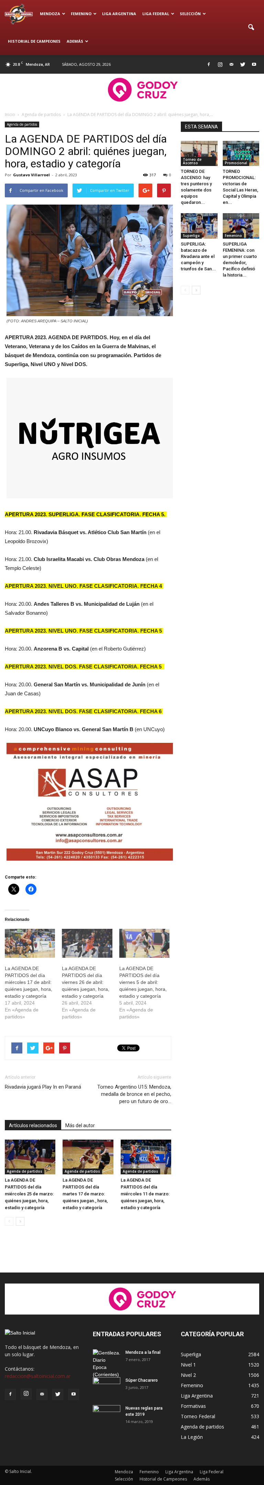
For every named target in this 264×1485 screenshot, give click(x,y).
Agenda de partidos (22, 124)
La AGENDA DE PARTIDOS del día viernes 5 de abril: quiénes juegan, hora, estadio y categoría (143, 982)
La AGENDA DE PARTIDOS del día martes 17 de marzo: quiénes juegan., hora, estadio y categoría (85, 1193)
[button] (251, 27)
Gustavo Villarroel (31, 174)
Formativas (193, 1406)
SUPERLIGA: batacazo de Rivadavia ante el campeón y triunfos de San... (198, 256)
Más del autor (80, 1125)
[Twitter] (243, 64)
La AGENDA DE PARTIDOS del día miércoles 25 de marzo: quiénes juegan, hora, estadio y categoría (29, 1193)
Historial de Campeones (34, 41)
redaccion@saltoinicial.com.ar (37, 1376)
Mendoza (50, 13)
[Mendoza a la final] (106, 1363)
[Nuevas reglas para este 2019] (106, 1414)
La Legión (192, 1437)
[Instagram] (220, 64)
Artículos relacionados (33, 1125)
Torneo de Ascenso (192, 161)
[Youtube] (254, 64)
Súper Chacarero (141, 1380)
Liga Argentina (119, 13)
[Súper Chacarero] (106, 1386)
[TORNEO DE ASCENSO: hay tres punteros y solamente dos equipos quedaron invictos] (199, 153)
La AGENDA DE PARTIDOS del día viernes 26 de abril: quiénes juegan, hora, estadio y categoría (85, 982)
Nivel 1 (188, 1364)
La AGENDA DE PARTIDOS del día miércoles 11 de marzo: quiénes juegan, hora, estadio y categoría (145, 1193)
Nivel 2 (188, 1375)
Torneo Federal (198, 1416)
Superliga (191, 235)
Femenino (81, 13)
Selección (190, 13)
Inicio (10, 114)
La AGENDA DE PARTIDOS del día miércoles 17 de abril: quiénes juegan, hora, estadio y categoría (28, 982)
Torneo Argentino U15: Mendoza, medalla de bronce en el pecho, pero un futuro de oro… (134, 1094)
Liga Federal (155, 13)
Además (75, 41)
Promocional (236, 162)
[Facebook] (209, 64)
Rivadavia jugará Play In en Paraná (43, 1087)
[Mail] (231, 64)
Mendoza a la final (143, 1352)
